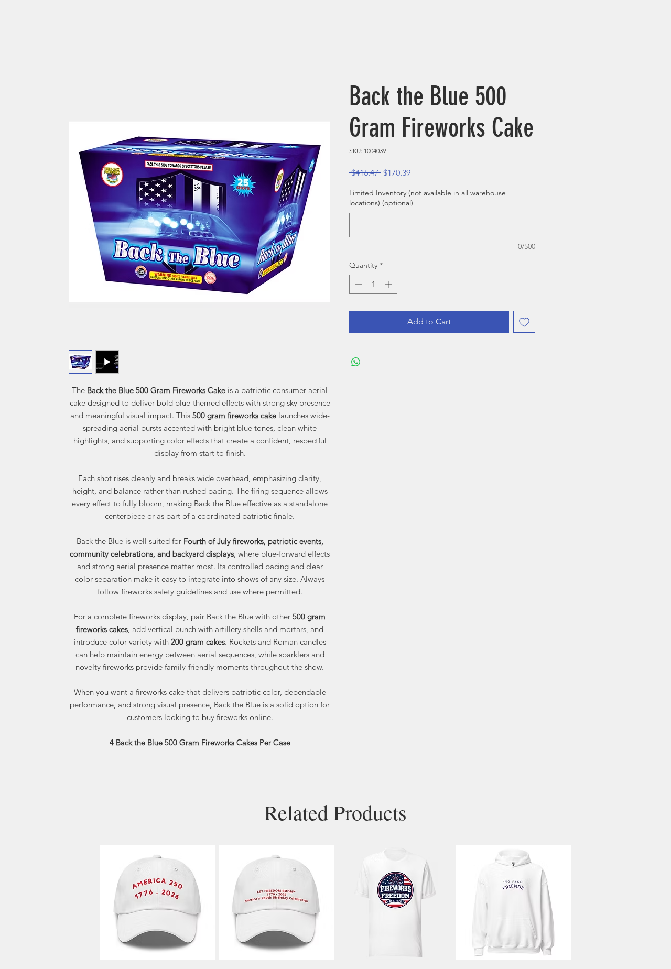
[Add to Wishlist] (524, 322)
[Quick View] (157, 902)
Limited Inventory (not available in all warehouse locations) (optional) (427, 198)
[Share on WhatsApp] (356, 362)
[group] (335, 902)
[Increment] (389, 284)
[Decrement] (357, 284)
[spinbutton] (373, 284)
